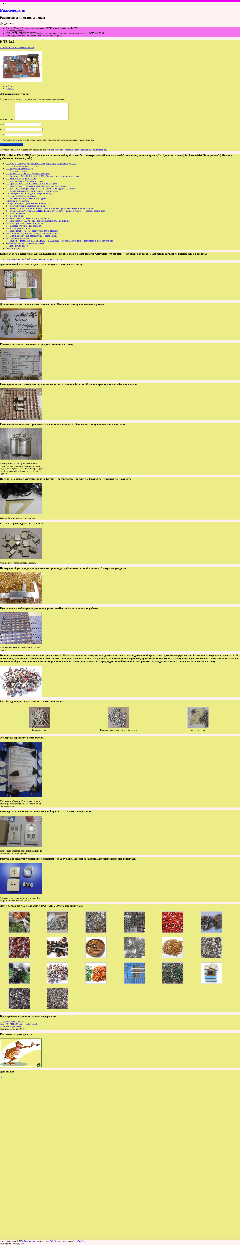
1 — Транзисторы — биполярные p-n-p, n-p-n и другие (31, 183)
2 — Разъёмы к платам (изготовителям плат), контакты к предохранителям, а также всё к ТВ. (50, 208)
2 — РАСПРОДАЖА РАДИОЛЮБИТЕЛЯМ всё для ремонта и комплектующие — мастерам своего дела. (55, 211)
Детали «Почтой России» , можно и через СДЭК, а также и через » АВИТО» (42, 28)
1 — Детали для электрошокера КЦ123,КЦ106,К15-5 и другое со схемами (41, 188)
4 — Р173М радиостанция (18, 228)
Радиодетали (12, 10)
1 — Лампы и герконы (16, 171)
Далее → (10, 88)
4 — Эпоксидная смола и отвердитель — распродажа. (31, 236)
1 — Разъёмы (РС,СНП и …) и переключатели (28, 173)
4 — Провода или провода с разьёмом (24, 226)
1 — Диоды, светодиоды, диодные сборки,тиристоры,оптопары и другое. (41, 163)
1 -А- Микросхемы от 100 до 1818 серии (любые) (29, 193)
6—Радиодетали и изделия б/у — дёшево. (25, 243)
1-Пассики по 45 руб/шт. (17, 201)
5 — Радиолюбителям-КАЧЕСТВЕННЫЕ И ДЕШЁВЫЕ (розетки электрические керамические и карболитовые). (59, 241)
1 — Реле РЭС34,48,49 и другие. (21, 178)
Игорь (3, 47)
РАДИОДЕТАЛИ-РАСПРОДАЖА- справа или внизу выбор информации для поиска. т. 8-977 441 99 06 (55, 33)
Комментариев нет (25, 47)
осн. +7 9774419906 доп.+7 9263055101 (18, 1024)
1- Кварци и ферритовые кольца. (21, 196)
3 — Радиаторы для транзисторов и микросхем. (28, 218)
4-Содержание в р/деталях (18, 238)
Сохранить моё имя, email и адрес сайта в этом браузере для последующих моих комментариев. (48, 140)
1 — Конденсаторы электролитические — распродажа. (32, 191)
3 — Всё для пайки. (15, 216)
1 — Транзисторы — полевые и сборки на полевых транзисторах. (37, 186)
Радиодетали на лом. (15, 248)
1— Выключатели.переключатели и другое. (26, 198)
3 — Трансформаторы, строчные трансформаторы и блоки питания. (38, 221)
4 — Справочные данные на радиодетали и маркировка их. (34, 233)
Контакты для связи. (15, 31)
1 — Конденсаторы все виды (19, 168)
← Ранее (10, 86)
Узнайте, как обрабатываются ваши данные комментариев (78, 150)
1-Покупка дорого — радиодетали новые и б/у (28, 203)
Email (2, 129)
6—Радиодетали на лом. (17, 246)
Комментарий (7, 119)
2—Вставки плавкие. (16, 213)
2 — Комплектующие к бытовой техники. (25, 206)
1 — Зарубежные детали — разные (22, 166)
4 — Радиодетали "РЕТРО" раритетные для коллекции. (32, 231)
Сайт (2, 134)
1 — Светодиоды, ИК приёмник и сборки (25, 181)
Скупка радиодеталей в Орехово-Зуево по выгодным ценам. (34, 36)
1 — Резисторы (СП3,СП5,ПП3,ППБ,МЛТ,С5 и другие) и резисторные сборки (43, 176)
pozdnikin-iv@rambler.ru (11, 1026)
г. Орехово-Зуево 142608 (11, 1021)
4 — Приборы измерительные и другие (24, 223)
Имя (2, 124)
